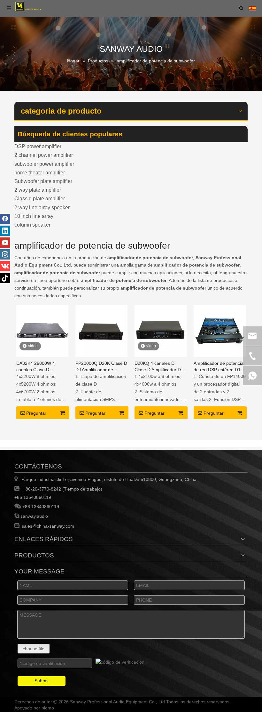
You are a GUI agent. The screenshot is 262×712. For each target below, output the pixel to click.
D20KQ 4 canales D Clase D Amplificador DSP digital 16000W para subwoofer (161, 367)
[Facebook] (5, 219)
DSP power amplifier (37, 146)
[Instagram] (5, 254)
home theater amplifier (39, 172)
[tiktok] (5, 278)
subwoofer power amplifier (44, 164)
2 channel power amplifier (43, 155)
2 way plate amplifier (37, 190)
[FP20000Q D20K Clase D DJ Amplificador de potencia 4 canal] (101, 330)
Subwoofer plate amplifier (43, 181)
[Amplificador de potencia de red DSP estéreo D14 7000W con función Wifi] (220, 330)
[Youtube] (5, 242)
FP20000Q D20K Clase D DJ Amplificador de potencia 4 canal (101, 367)
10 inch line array (33, 216)
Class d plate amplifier (39, 198)
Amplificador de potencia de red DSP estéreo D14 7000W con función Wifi (218, 367)
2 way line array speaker (42, 207)
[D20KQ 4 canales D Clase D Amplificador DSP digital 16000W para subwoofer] (161, 330)
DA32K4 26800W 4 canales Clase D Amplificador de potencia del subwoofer (41, 367)
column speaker (32, 225)
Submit (42, 680)
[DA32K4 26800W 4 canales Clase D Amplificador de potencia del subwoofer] (42, 330)
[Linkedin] (5, 231)
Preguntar (36, 413)
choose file (33, 648)
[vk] (5, 266)
